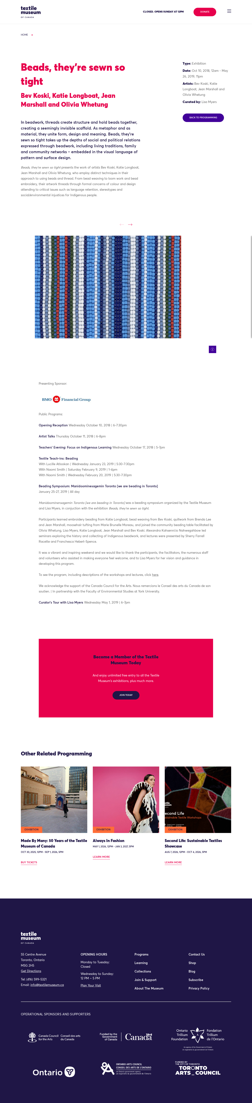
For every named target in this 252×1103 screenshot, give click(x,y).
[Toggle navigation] (229, 11)
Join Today (126, 695)
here (155, 575)
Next (130, 225)
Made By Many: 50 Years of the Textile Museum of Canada (54, 843)
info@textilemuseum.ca (47, 985)
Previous (122, 225)
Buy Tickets (29, 862)
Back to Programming (203, 118)
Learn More (101, 857)
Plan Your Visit (91, 985)
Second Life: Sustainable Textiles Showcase (193, 843)
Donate (204, 12)
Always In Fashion (108, 841)
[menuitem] (152, 956)
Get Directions (31, 971)
